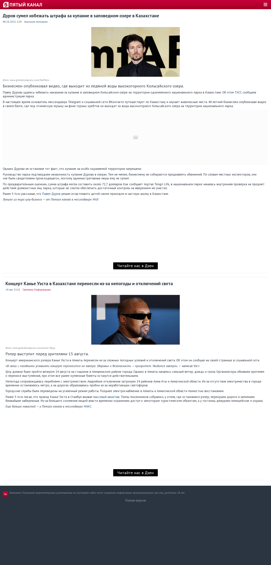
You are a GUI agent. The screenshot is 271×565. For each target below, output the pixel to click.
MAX (95, 199)
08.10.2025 (9, 21)
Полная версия (135, 500)
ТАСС (238, 92)
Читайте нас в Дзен (135, 265)
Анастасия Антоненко (36, 21)
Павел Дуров (51, 194)
